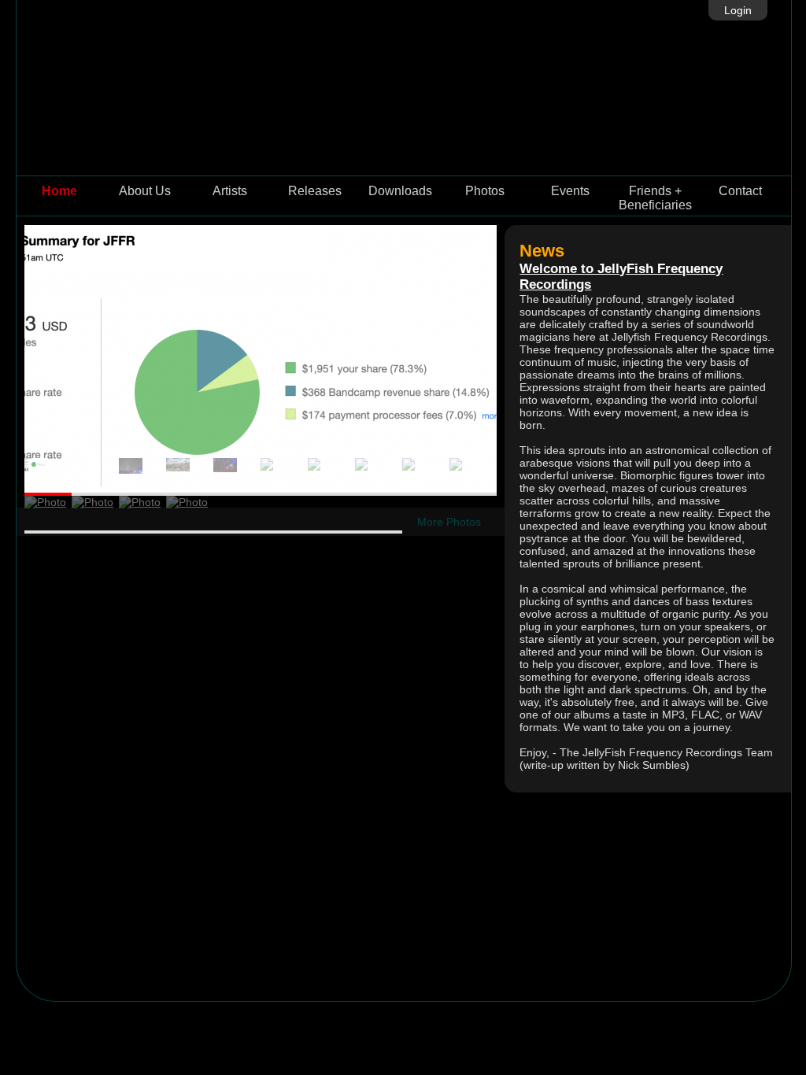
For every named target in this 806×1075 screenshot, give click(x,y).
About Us (145, 191)
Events (570, 191)
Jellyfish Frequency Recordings (403, 87)
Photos (485, 191)
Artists (230, 191)
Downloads (400, 191)
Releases (315, 191)
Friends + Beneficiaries (655, 198)
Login (738, 10)
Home (59, 191)
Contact (740, 191)
